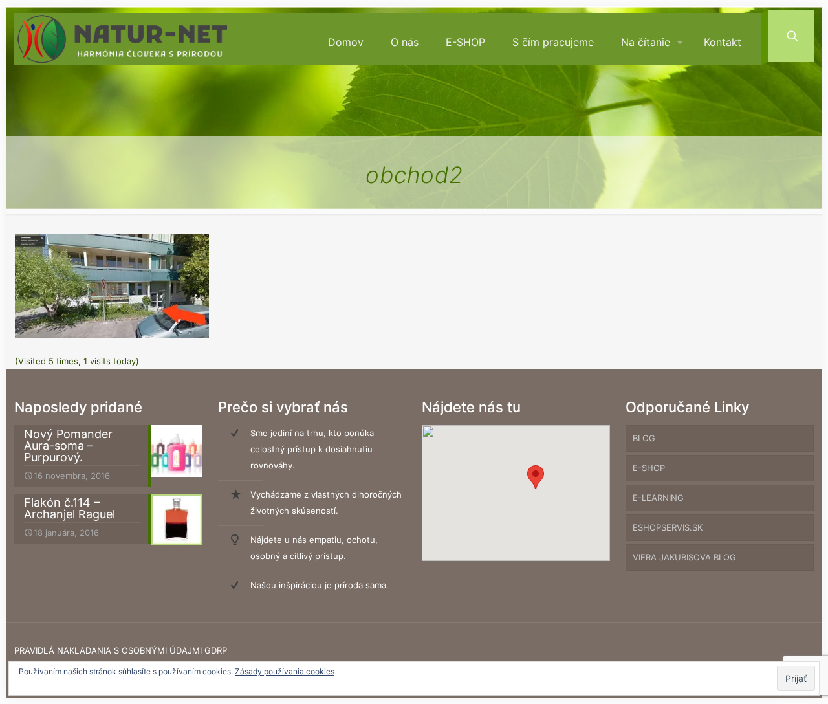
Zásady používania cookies (284, 671)
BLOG (644, 438)
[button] (535, 477)
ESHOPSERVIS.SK (668, 527)
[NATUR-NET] (122, 39)
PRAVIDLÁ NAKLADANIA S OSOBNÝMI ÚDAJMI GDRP (120, 650)
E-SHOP (649, 468)
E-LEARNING (658, 497)
